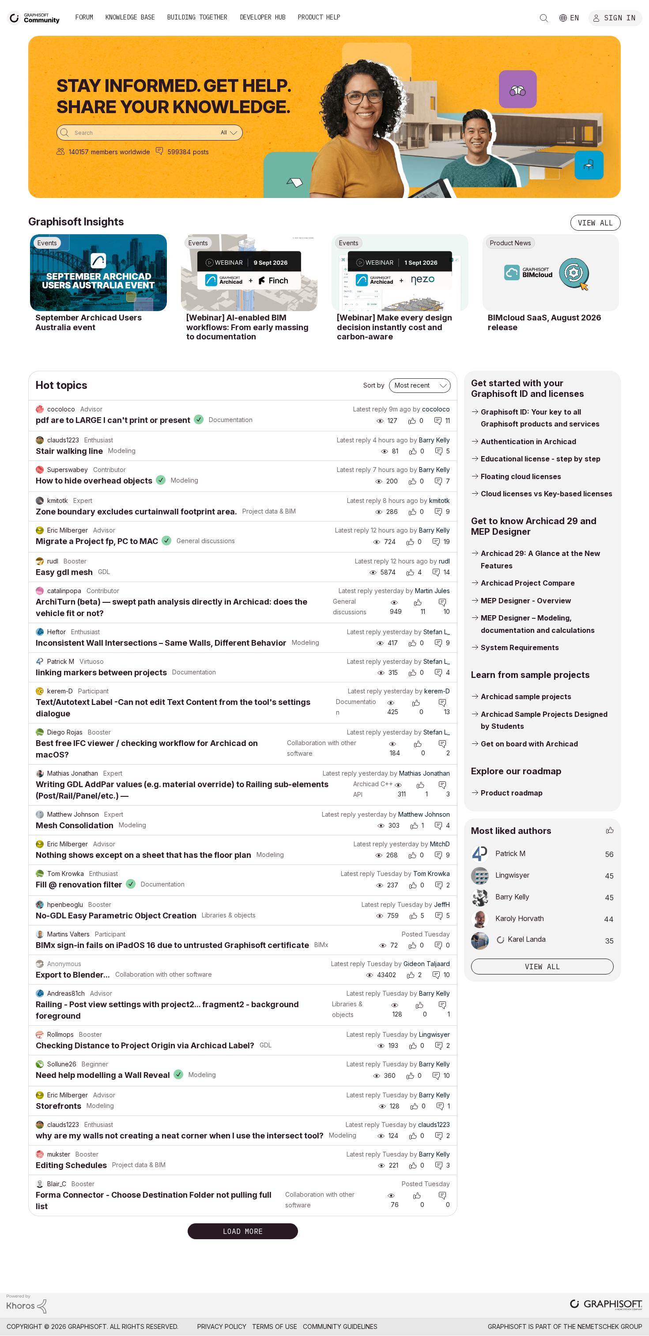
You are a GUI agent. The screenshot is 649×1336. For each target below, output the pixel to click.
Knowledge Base (130, 17)
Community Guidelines (340, 1326)
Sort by (374, 385)
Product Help (319, 17)
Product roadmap (512, 792)
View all (595, 222)
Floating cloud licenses (521, 476)
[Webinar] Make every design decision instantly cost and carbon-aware (394, 327)
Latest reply (370, 409)
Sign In (619, 17)
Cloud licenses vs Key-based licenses (546, 493)
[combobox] (150, 133)
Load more (243, 1231)
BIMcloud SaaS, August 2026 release (544, 322)
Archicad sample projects (526, 696)
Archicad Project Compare (528, 583)
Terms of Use (274, 1326)
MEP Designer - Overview (526, 600)
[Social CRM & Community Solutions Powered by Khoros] (26, 1303)
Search (544, 18)
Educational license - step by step (540, 458)
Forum (84, 17)
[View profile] (40, 409)
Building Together (197, 17)
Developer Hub (263, 17)
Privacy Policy (221, 1326)
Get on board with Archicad (529, 743)
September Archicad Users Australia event (88, 322)
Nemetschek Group (609, 1326)
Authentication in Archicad (528, 441)
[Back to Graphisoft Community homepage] (36, 17)
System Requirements (520, 647)
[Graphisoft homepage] (606, 1306)
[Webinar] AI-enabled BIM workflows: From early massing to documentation (247, 327)
